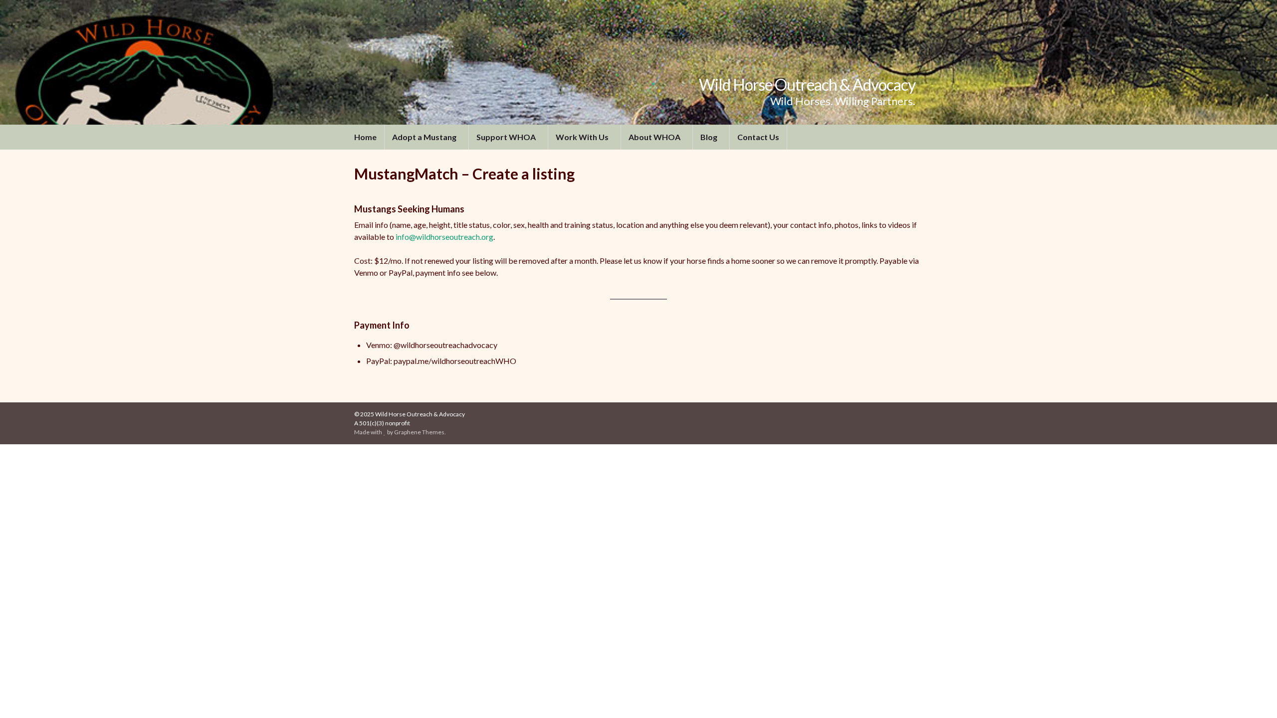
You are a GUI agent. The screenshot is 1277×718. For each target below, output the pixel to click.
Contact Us (758, 137)
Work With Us (583, 137)
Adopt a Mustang (425, 137)
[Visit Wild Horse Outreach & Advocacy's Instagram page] (918, 414)
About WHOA (655, 137)
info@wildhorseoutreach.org (444, 236)
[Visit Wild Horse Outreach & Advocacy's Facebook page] (902, 414)
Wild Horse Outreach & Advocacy (807, 84)
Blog (709, 137)
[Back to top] (1254, 695)
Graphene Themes (419, 432)
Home (365, 137)
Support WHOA (506, 137)
